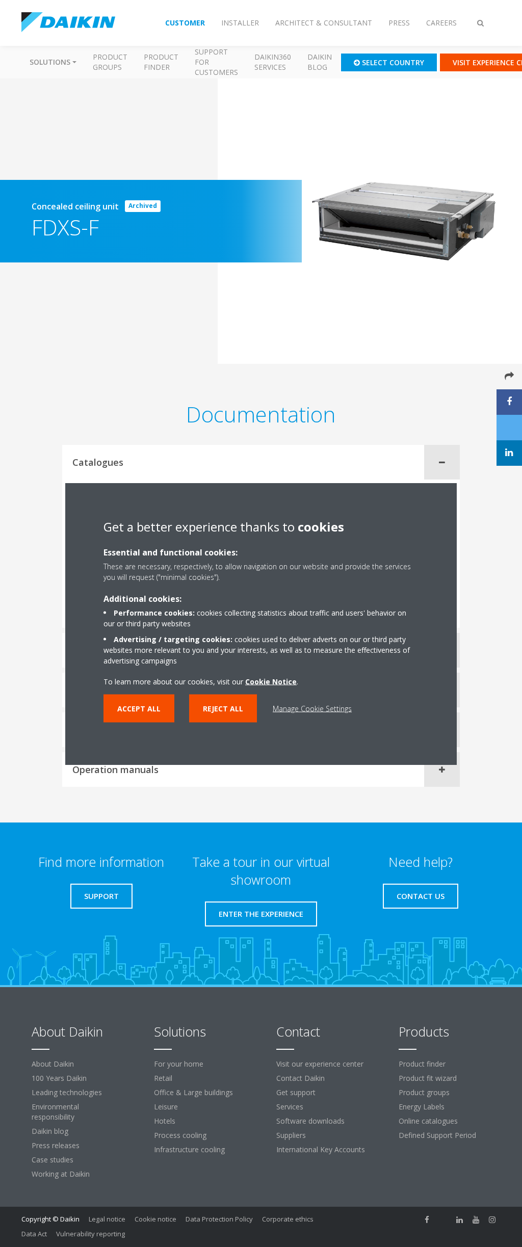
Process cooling (180, 1135)
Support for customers (216, 62)
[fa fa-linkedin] (460, 1220)
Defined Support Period (438, 1135)
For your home (178, 1064)
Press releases (56, 1145)
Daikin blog (319, 62)
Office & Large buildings (193, 1092)
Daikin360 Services (272, 62)
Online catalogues (428, 1121)
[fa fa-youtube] (476, 1220)
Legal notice (107, 1219)
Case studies (52, 1159)
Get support (296, 1092)
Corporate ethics (288, 1219)
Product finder (161, 62)
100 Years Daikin (59, 1078)
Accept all (139, 708)
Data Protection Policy (219, 1219)
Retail (163, 1078)
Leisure (166, 1106)
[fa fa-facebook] (427, 1220)
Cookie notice (155, 1219)
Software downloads (310, 1121)
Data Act (34, 1233)
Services (289, 1106)
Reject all (223, 708)
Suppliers (291, 1135)
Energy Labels (422, 1106)
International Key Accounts (320, 1149)
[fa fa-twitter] (443, 1220)
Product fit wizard (428, 1078)
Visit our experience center (319, 1064)
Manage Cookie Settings (312, 708)
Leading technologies (67, 1092)
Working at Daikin (61, 1174)
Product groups (110, 62)
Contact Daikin (300, 1078)
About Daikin (53, 1064)
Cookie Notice (271, 681)
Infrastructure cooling (189, 1149)
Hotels (164, 1121)
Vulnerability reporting (90, 1233)
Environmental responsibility (55, 1112)
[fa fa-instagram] (492, 1220)
